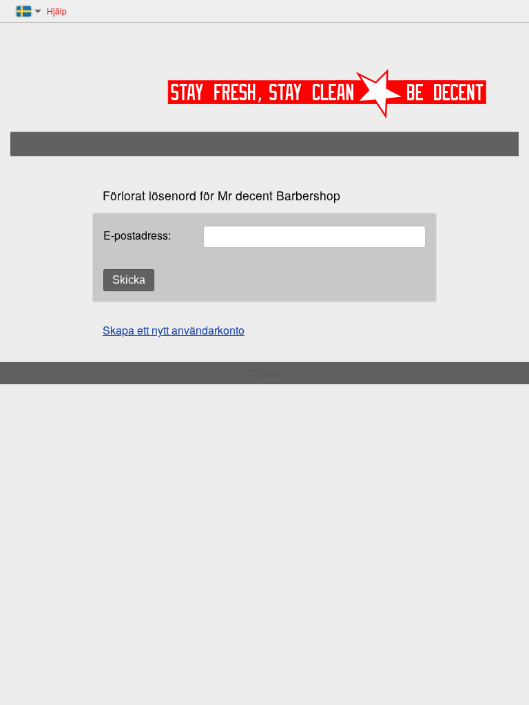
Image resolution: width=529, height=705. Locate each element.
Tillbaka (264, 372)
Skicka (128, 280)
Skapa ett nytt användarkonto (174, 330)
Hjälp (57, 11)
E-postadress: (137, 235)
